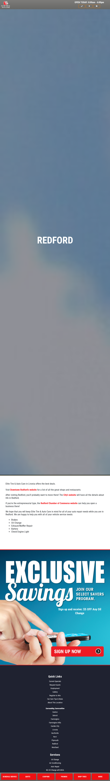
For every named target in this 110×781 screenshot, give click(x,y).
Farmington (55, 719)
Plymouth (55, 740)
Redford (55, 744)
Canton (55, 712)
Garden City (55, 726)
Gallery (55, 692)
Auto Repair (55, 766)
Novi (55, 737)
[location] (89, 6)
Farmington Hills (55, 723)
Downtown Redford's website (23, 489)
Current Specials (55, 681)
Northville (55, 733)
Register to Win (55, 695)
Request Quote (55, 685)
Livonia (55, 730)
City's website (69, 495)
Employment (55, 688)
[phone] (81, 6)
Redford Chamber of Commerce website (59, 503)
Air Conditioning (55, 763)
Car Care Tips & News (55, 699)
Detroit (55, 715)
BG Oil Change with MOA (55, 770)
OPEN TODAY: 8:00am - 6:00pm (89, 2)
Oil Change (55, 759)
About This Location (55, 702)
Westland (55, 747)
